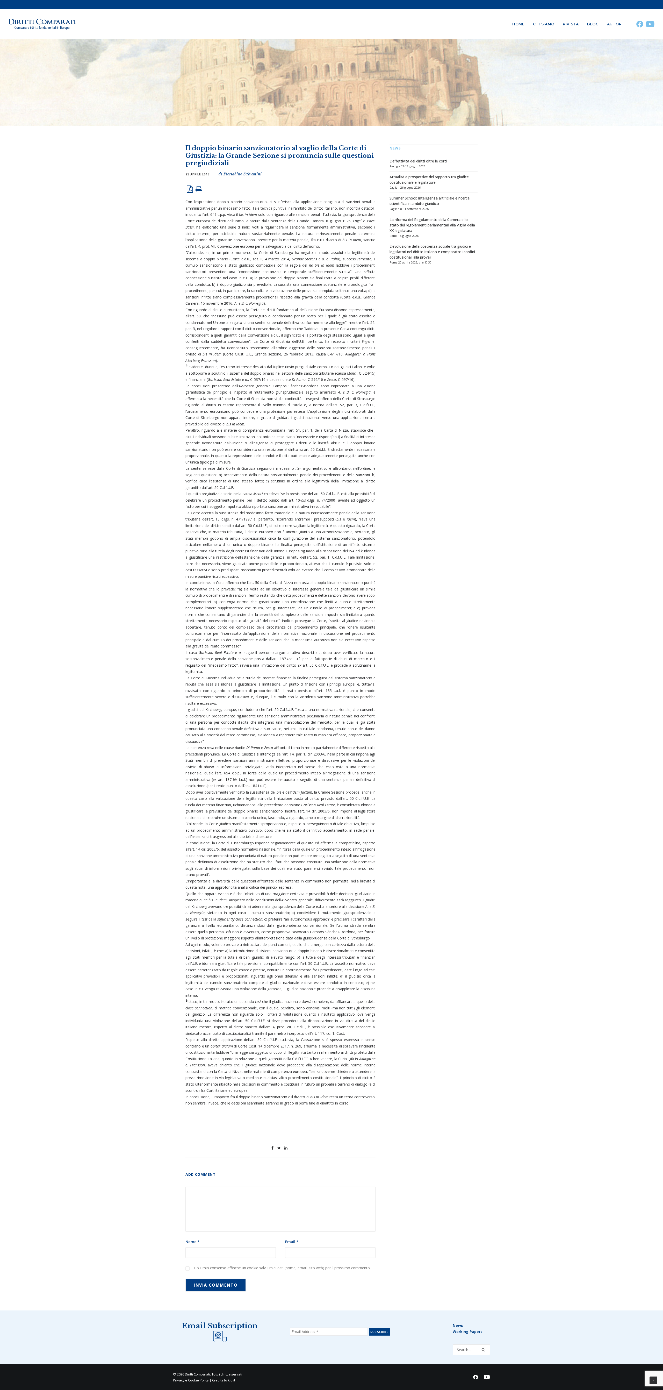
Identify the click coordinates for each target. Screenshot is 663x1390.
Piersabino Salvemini (243, 174)
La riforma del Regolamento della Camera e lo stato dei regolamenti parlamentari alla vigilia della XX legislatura (432, 225)
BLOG (593, 24)
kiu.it (231, 1380)
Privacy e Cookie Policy (191, 1380)
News (458, 1325)
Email (291, 1241)
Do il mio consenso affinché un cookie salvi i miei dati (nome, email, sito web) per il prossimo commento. (282, 1267)
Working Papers (467, 1331)
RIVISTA (571, 24)
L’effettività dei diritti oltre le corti (418, 161)
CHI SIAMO (543, 24)
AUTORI (615, 24)
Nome (192, 1241)
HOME (518, 24)
